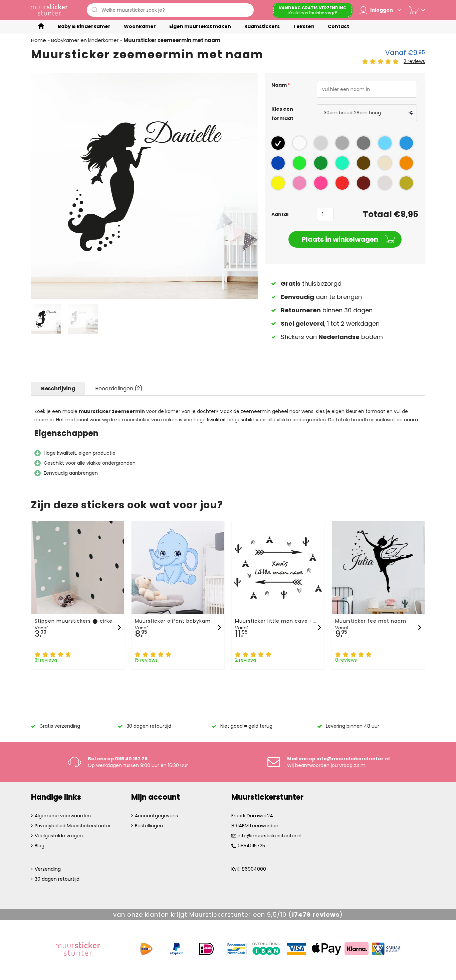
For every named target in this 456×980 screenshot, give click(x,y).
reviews (315, 914)
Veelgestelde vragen (59, 835)
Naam (280, 85)
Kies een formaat (282, 114)
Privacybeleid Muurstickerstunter (73, 825)
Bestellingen (149, 825)
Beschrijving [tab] (58, 388)
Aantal (279, 214)
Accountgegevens (156, 815)
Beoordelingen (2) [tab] (119, 388)
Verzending (48, 869)
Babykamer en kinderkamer (85, 40)
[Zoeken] (94, 10)
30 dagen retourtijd (57, 879)
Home (38, 40)
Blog (39, 845)
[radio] (278, 143)
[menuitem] (41, 26)
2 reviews (414, 61)
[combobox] (170, 10)
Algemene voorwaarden (63, 815)
